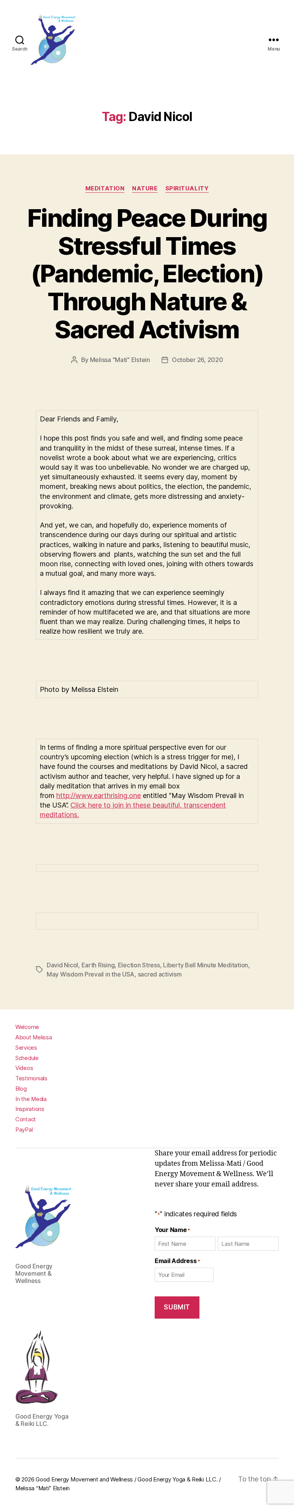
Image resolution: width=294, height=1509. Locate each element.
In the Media (31, 1099)
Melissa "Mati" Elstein (120, 360)
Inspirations (29, 1108)
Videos (24, 1068)
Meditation (105, 188)
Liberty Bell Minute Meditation (205, 965)
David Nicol (62, 965)
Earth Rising (98, 965)
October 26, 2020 (197, 360)
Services (26, 1047)
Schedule (27, 1058)
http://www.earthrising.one (98, 795)
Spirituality (187, 188)
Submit (177, 1307)
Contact (25, 1119)
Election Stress (139, 965)
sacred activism (160, 974)
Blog (21, 1088)
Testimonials (31, 1078)
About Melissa (33, 1037)
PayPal (24, 1129)
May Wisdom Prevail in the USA (90, 974)
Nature (144, 188)
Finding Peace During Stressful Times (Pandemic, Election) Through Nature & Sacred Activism (147, 273)
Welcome (27, 1027)
